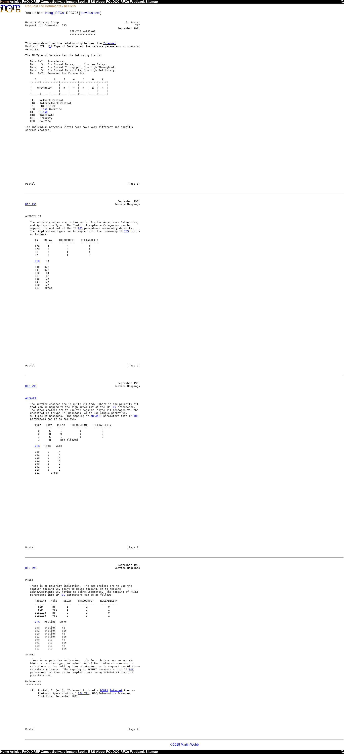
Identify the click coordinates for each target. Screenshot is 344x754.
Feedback (137, 1)
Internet (109, 43)
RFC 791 (83, 693)
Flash (44, 109)
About (100, 1)
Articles (15, 1)
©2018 (175, 744)
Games (46, 1)
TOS (80, 228)
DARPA (104, 690)
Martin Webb (190, 744)
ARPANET (30, 398)
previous (87, 13)
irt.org (49, 13)
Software (58, 1)
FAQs (26, 1)
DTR (37, 260)
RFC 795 (30, 204)
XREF (35, 1)
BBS (91, 1)
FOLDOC (113, 1)
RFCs (124, 1)
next (97, 13)
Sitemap (152, 1)
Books (82, 1)
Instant (71, 1)
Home (4, 1)
